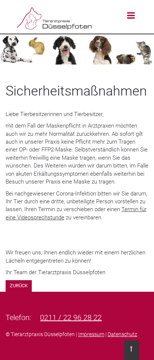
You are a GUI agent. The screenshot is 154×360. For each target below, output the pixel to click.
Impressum (91, 334)
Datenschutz (122, 334)
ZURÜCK (19, 285)
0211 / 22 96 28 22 (71, 317)
